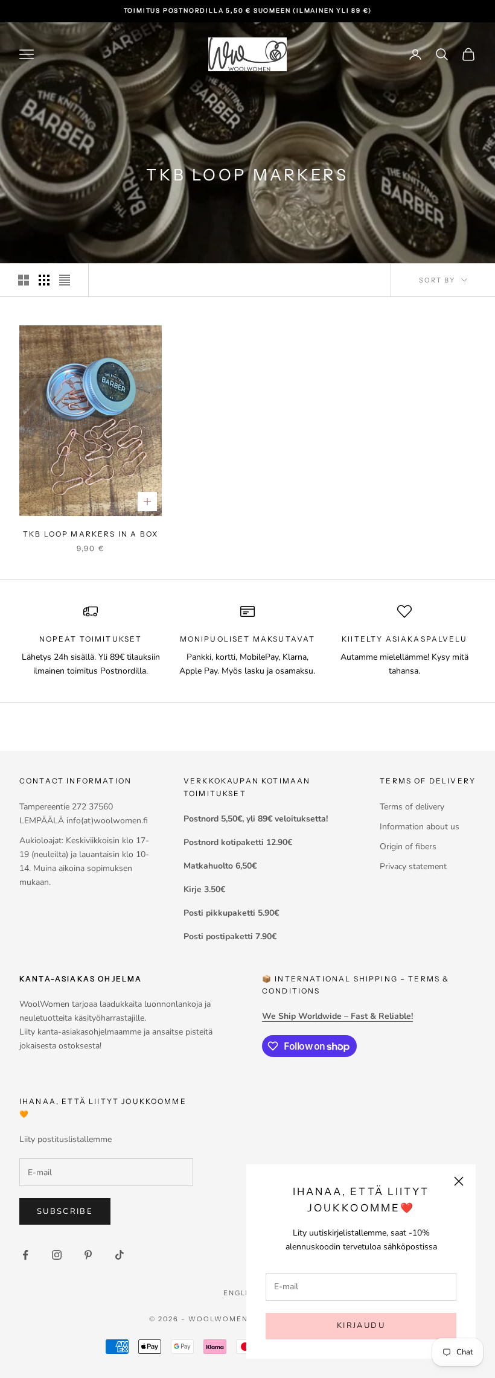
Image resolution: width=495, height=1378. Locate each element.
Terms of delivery (412, 806)
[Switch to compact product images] (64, 280)
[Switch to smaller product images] (44, 280)
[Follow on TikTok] (119, 1255)
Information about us (419, 826)
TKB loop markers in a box (90, 533)
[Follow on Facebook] (25, 1255)
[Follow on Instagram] (57, 1255)
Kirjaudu (361, 1325)
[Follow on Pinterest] (88, 1255)
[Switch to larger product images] (23, 280)
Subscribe (65, 1211)
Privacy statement (413, 866)
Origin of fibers (408, 846)
